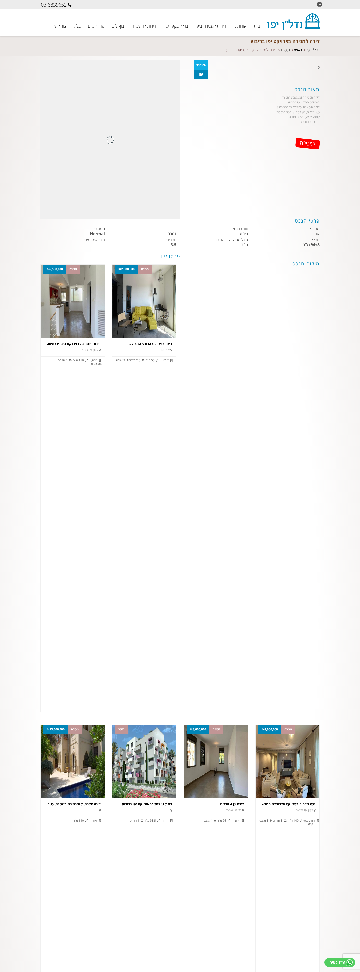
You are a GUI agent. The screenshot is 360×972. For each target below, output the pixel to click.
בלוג (77, 25)
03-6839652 (54, 5)
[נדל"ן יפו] (293, 21)
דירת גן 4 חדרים (232, 804)
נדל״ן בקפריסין (176, 25)
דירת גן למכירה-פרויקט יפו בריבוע (147, 804)
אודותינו (240, 25)
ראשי (298, 50)
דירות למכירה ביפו (210, 25)
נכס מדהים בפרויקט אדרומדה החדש (288, 804)
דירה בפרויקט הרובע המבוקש (150, 344)
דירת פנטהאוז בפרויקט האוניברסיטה (74, 344)
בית (257, 25)
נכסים (285, 50)
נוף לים (118, 25)
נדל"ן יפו (313, 50)
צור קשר (59, 25)
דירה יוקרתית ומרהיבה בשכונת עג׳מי (73, 804)
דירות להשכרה (144, 25)
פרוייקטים (96, 25)
